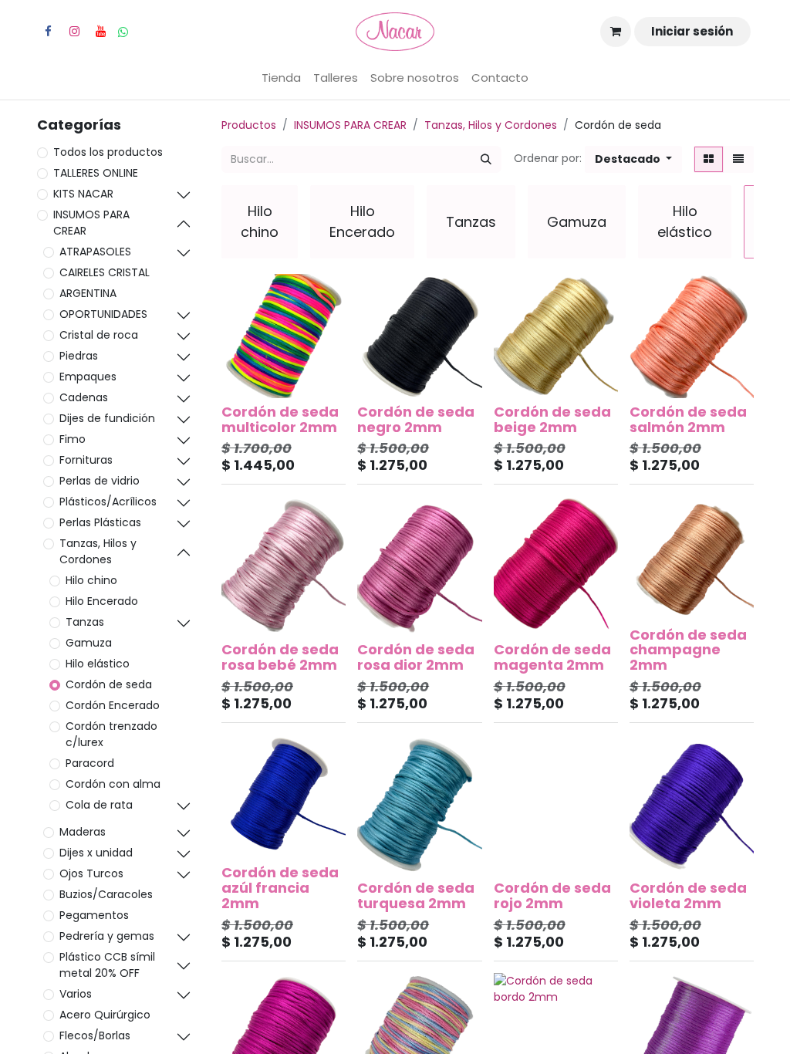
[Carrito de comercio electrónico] (615, 31)
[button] (633, 159)
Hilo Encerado (102, 601)
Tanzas (85, 622)
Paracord (90, 763)
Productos (248, 125)
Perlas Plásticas (100, 522)
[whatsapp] (123, 32)
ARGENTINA (87, 293)
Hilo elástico (98, 663)
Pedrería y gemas (106, 936)
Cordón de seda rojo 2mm (552, 895)
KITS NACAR (83, 193)
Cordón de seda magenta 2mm (552, 657)
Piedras (78, 355)
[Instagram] (74, 31)
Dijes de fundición (107, 418)
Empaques (87, 376)
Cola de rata (99, 804)
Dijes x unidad (96, 852)
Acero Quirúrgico (104, 1014)
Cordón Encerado (113, 705)
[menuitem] (281, 78)
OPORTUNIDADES (103, 314)
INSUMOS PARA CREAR (91, 222)
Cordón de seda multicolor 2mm (280, 419)
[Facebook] (47, 31)
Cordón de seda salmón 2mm (688, 419)
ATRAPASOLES (95, 251)
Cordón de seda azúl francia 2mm (280, 888)
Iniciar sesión (692, 31)
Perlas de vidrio (99, 480)
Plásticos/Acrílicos (108, 501)
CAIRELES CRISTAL (104, 272)
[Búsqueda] (486, 159)
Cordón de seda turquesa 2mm (415, 895)
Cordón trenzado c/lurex (111, 734)
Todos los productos (108, 152)
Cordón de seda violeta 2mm (688, 895)
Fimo (72, 439)
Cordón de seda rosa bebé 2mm (280, 657)
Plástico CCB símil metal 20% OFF (107, 965)
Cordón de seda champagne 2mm (688, 650)
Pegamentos (94, 915)
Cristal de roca (98, 335)
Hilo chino (91, 580)
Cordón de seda (109, 684)
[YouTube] (100, 31)
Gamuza (89, 642)
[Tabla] (709, 159)
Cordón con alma (113, 784)
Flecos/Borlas (94, 1035)
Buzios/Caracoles (106, 894)
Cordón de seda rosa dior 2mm (415, 657)
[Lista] (738, 159)
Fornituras (86, 460)
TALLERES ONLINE (95, 173)
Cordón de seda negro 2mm (415, 419)
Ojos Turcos (91, 873)
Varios (75, 994)
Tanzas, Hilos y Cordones (98, 551)
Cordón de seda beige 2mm (552, 419)
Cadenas (83, 397)
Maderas (82, 831)
